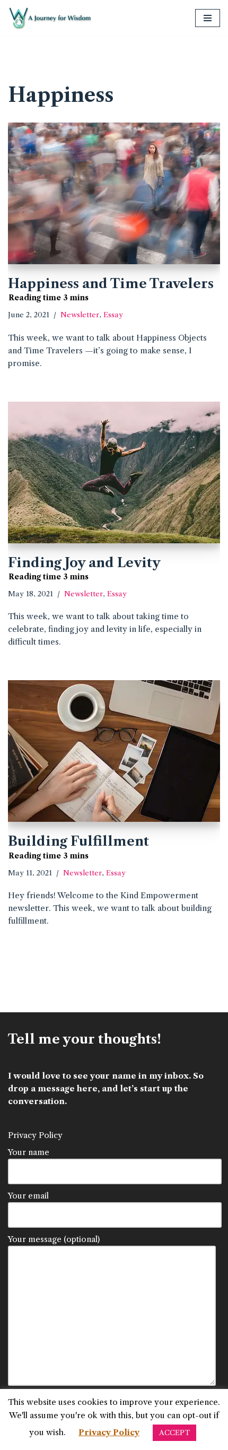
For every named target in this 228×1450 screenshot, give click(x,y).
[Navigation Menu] (207, 18)
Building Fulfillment (78, 841)
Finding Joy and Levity (84, 562)
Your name (28, 1152)
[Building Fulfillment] (114, 751)
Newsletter (79, 314)
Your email (28, 1196)
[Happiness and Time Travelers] (114, 193)
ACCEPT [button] (174, 1432)
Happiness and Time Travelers (111, 283)
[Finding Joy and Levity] (114, 472)
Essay (113, 314)
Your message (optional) (54, 1239)
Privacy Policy (35, 1135)
